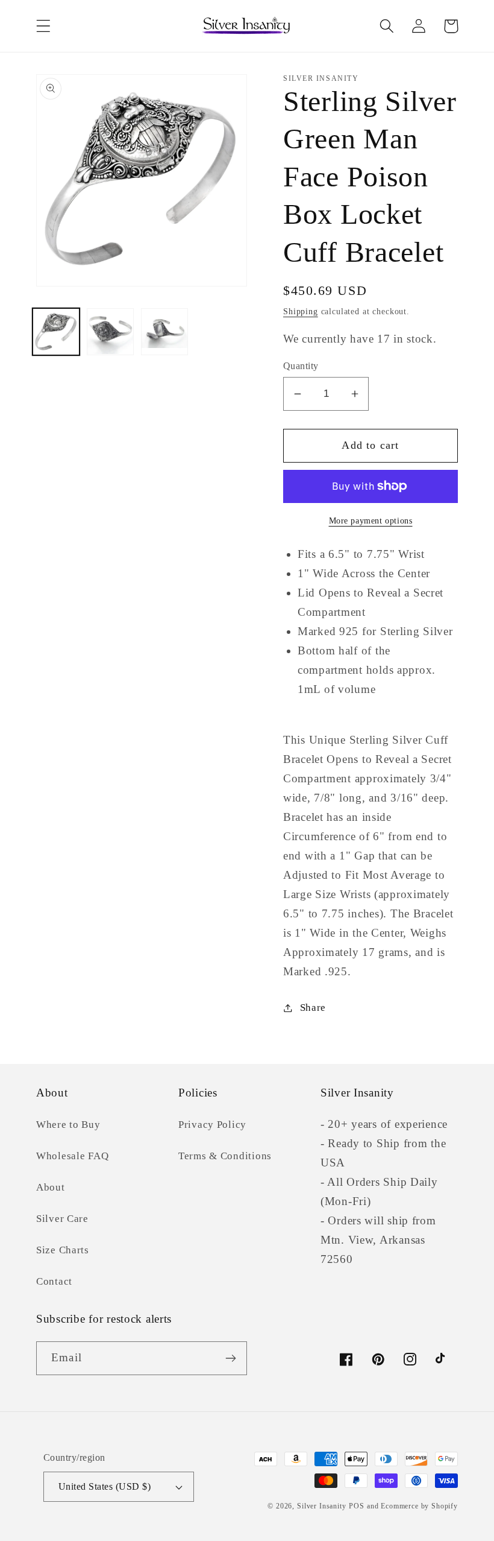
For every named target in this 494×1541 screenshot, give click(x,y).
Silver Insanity (321, 1506)
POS (356, 1506)
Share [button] (313, 1007)
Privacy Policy (212, 1124)
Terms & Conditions (225, 1156)
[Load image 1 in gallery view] (56, 331)
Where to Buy (68, 1124)
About (50, 1187)
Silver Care (62, 1218)
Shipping (300, 311)
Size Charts (62, 1250)
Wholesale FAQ (72, 1156)
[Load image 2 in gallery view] (110, 331)
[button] (44, 26)
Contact (54, 1281)
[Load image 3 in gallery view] (164, 331)
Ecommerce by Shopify (419, 1506)
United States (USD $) (104, 1486)
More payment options (371, 520)
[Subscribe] (230, 1358)
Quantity (301, 366)
